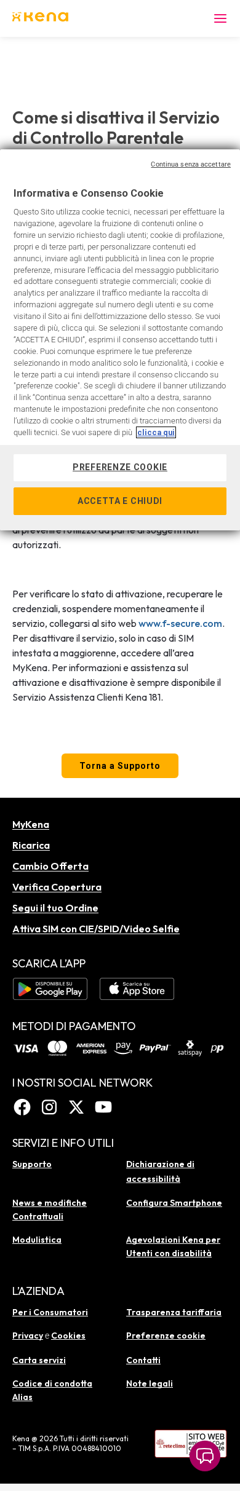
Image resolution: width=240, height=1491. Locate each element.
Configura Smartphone (174, 1202)
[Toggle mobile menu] (220, 18)
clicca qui (156, 432)
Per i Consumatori (50, 1312)
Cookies (68, 1335)
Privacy (27, 1335)
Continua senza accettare (191, 164)
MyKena (30, 824)
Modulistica (37, 1239)
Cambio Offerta (50, 866)
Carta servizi (39, 1360)
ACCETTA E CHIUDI (120, 501)
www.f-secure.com (180, 623)
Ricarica (31, 845)
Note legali (149, 1383)
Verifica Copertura (57, 887)
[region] (120, 340)
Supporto (32, 1164)
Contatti (143, 1360)
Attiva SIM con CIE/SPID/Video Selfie (96, 929)
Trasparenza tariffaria (174, 1312)
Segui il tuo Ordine (55, 908)
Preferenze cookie (166, 1335)
